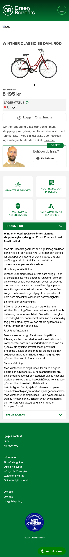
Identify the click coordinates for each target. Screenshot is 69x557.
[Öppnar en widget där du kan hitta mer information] (51, 551)
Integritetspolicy (13, 501)
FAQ (6, 441)
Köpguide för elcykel (15, 471)
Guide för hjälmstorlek (16, 480)
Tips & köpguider (14, 462)
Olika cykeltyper (13, 466)
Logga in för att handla (37, 117)
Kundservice (11, 445)
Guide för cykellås (14, 475)
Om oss (8, 496)
